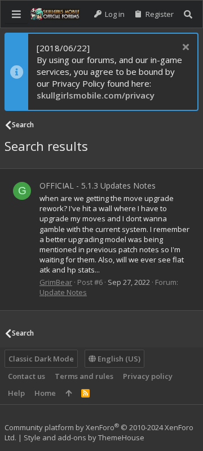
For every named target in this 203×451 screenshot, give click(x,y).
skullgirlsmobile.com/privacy (96, 95)
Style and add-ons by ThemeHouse (84, 437)
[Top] (68, 393)
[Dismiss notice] (184, 48)
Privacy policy (148, 376)
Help (16, 393)
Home (45, 393)
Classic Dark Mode (41, 359)
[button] (16, 14)
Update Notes (63, 292)
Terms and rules (84, 376)
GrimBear (55, 282)
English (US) (118, 359)
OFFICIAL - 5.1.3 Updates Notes (97, 185)
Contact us (26, 376)
